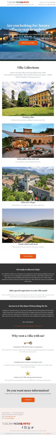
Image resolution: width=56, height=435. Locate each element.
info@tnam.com (11, 416)
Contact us (28, 400)
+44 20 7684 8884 (50, 2)
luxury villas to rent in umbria (22, 326)
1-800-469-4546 (51, 4)
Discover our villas (28, 43)
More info (48, 433)
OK (44, 433)
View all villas (28, 256)
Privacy (44, 430)
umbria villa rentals (36, 326)
